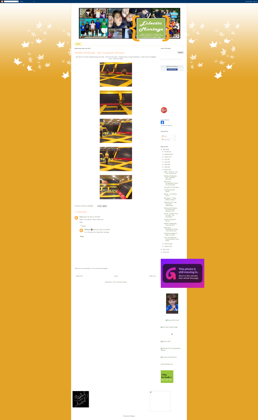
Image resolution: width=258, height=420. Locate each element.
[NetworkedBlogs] (172, 66)
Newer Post (79, 276)
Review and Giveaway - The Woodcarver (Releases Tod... (171, 209)
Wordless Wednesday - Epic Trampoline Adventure (170, 177)
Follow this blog (172, 69)
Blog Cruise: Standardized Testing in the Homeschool (171, 229)
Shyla (81, 217)
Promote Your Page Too (166, 125)
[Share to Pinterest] (106, 206)
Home (78, 44)
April (165, 167)
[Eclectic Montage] (162, 123)
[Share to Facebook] (104, 206)
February (167, 244)
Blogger (132, 416)
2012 (164, 149)
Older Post (152, 276)
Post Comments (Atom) (120, 282)
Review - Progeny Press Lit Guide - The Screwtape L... (171, 215)
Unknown (87, 229)
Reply (81, 222)
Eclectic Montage (165, 119)
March (166, 169)
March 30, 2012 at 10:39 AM (92, 217)
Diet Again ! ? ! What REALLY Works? (170, 199)
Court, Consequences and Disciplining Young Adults (171, 239)
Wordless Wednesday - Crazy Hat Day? (170, 224)
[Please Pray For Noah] (172, 313)
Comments (166, 139)
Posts (165, 136)
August (166, 157)
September (167, 154)
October (167, 151)
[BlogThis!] (100, 206)
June (166, 162)
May (165, 164)
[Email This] (98, 206)
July (165, 159)
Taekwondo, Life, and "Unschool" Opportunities (170, 204)
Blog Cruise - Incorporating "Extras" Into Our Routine (171, 183)
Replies (83, 226)
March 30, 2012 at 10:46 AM (101, 229)
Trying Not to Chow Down (171, 187)
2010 (164, 252)
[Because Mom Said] (172, 320)
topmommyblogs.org (167, 364)
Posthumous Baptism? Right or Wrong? (170, 234)
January (167, 246)
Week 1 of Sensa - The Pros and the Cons (170, 172)
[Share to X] (102, 206)
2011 (164, 249)
